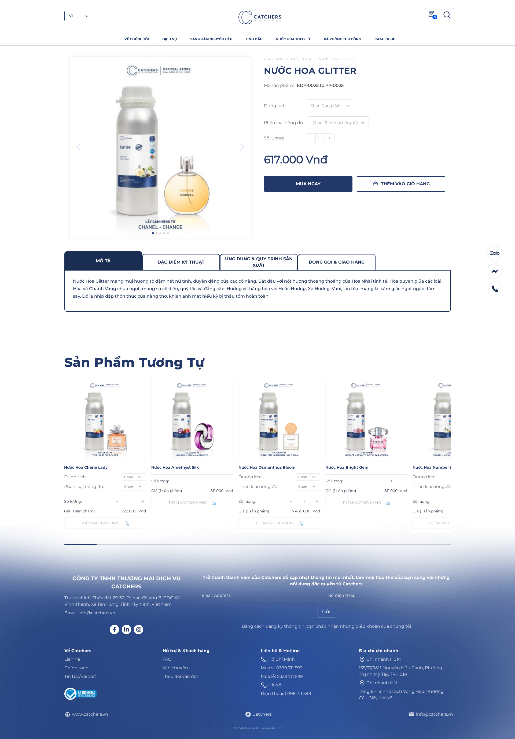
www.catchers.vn (89, 714)
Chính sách (76, 667)
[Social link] (114, 629)
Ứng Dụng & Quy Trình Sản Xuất (259, 262)
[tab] (103, 260)
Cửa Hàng (274, 59)
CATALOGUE (384, 39)
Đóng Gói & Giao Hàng (337, 262)
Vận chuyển (175, 667)
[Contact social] (495, 253)
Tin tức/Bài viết (80, 676)
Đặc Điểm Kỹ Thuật (180, 262)
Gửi (326, 612)
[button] (153, 233)
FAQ (167, 659)
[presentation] (78, 147)
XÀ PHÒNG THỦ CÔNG (342, 39)
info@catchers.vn (433, 714)
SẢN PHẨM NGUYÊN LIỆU (211, 39)
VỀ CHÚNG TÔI (136, 39)
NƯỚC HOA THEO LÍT (293, 39)
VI (71, 15)
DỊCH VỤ (169, 39)
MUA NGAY (308, 183)
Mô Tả (103, 260)
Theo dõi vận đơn (181, 676)
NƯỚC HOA (301, 59)
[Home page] (259, 17)
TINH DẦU (254, 39)
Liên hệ (72, 659)
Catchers (261, 714)
